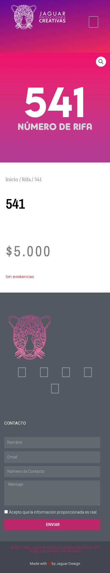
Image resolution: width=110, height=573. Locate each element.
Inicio (12, 179)
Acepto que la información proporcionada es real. (53, 512)
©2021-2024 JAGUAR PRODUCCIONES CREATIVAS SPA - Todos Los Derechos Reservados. (55, 549)
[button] (93, 22)
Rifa (26, 179)
